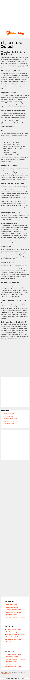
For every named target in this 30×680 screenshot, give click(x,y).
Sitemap (8, 673)
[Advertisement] (15, 15)
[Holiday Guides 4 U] (15, 34)
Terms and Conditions (11, 678)
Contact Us (3, 673)
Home (23, 672)
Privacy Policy (21, 678)
